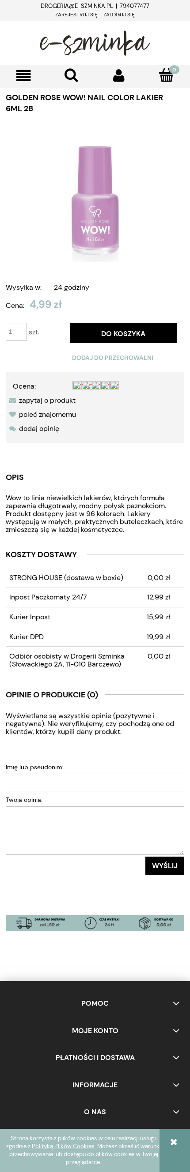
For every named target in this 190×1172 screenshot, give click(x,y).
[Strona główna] (95, 41)
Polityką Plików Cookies (63, 1146)
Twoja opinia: (24, 800)
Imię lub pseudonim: (35, 767)
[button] (24, 75)
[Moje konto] (119, 75)
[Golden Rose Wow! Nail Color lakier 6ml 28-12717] (95, 199)
